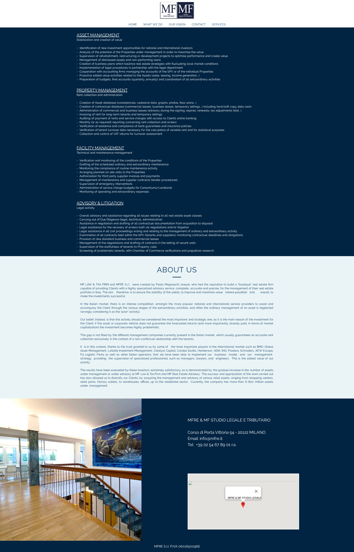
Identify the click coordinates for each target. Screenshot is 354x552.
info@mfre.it (211, 438)
